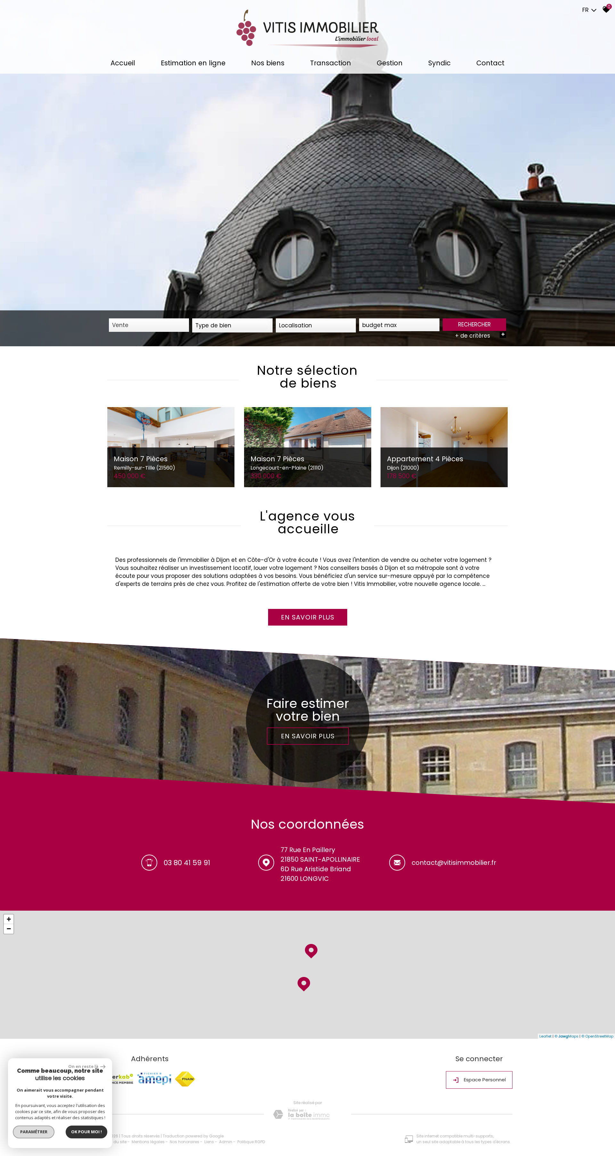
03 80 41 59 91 (187, 863)
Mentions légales (148, 1141)
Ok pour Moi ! (86, 1132)
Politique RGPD (251, 1141)
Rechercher (474, 324)
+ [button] (9, 919)
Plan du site (115, 1141)
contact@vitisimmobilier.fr (454, 862)
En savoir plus (307, 736)
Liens (209, 1141)
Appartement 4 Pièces (425, 462)
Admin (225, 1141)
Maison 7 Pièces (144, 462)
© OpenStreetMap (597, 1036)
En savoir (307, 617)
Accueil (123, 63)
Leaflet (545, 1036)
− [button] (9, 929)
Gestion (390, 63)
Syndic (439, 63)
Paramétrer (33, 1132)
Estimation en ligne (193, 63)
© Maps (566, 1036)
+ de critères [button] (480, 336)
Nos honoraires (184, 1141)
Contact (490, 63)
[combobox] (149, 325)
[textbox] (232, 325)
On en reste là (84, 1066)
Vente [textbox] (120, 325)
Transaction (330, 63)
